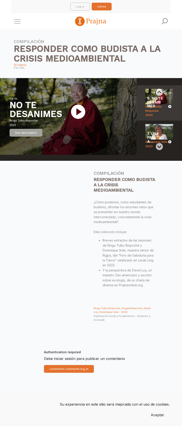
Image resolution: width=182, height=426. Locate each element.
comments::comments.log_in (68, 369)
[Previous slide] (159, 92)
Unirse (101, 6)
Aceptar (157, 415)
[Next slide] (159, 146)
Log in (80, 6)
